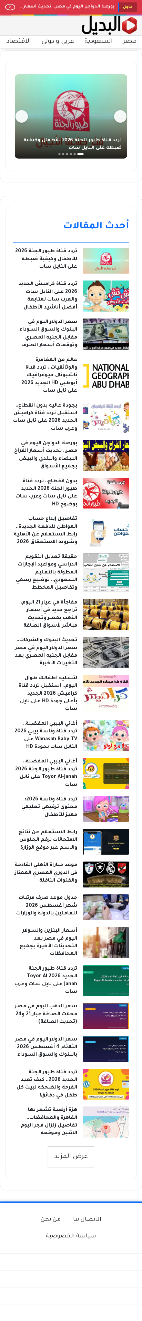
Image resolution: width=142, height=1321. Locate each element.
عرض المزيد (71, 1156)
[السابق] (120, 116)
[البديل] (109, 25)
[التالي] (22, 116)
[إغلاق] (10, 7)
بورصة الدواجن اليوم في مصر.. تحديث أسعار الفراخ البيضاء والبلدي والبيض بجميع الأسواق (66, 7)
